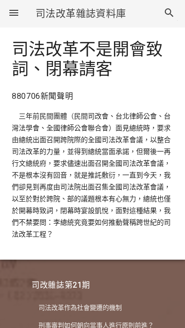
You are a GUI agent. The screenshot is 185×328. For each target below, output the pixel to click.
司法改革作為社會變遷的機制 (80, 307)
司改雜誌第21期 (61, 285)
